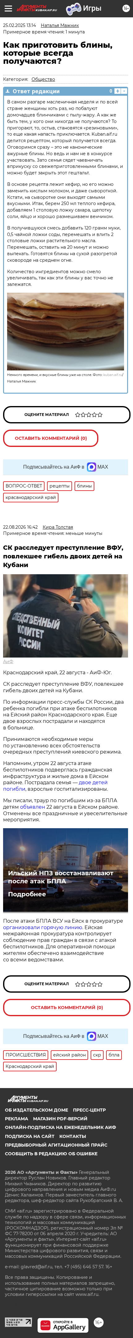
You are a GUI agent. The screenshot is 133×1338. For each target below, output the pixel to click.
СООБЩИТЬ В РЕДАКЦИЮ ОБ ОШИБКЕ (51, 1154)
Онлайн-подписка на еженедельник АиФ (60, 1127)
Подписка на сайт (29, 1136)
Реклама (16, 1119)
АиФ (8, 661)
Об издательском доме (36, 1110)
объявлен (33, 807)
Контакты (72, 1136)
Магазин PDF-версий (60, 1119)
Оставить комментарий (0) (51, 438)
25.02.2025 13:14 (19, 25)
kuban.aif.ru (112, 375)
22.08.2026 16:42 (20, 527)
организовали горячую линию (42, 927)
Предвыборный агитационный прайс (56, 1145)
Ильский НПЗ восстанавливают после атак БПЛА (61, 877)
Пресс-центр (89, 1110)
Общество (43, 79)
